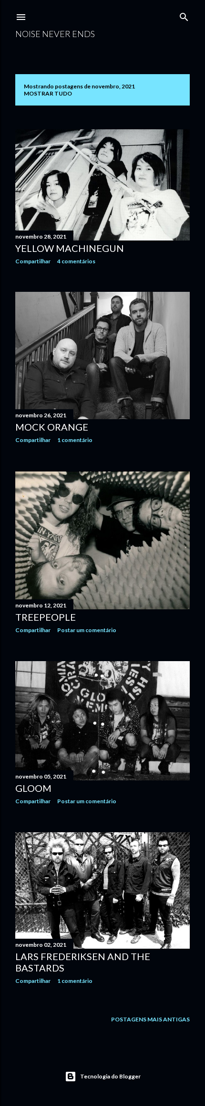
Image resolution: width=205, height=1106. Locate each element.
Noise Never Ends (55, 34)
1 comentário (74, 439)
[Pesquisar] (184, 15)
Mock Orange (51, 427)
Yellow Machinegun (69, 248)
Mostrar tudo (48, 93)
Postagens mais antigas (150, 1019)
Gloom (33, 788)
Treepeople (45, 617)
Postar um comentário (86, 630)
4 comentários (76, 261)
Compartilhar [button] (33, 261)
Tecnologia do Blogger (110, 1076)
